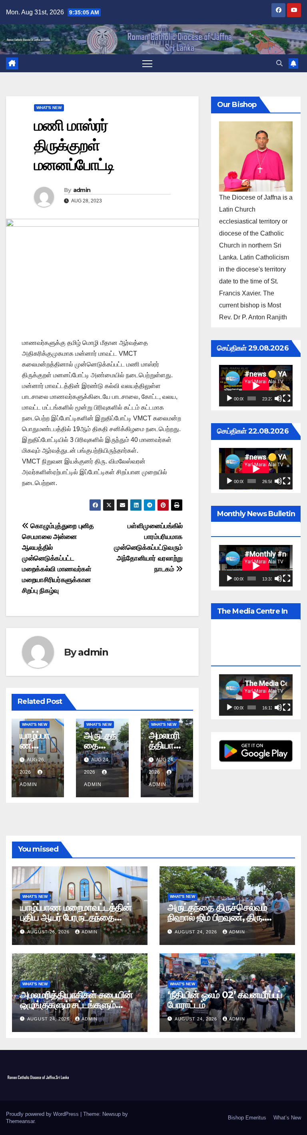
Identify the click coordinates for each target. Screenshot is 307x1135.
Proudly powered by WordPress (43, 1114)
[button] (279, 63)
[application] (256, 385)
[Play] (229, 398)
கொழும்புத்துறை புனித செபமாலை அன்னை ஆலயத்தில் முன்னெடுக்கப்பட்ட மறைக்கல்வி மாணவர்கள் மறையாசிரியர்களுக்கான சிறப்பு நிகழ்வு (58, 558)
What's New (49, 107)
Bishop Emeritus (247, 1118)
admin (82, 190)
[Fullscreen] (287, 398)
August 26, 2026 (49, 931)
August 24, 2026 (197, 931)
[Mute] (278, 398)
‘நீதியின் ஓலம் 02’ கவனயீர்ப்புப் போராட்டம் (224, 999)
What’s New (287, 1118)
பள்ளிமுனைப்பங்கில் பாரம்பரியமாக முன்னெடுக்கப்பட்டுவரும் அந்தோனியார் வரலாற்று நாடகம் (148, 547)
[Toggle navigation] (147, 63)
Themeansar (20, 1121)
